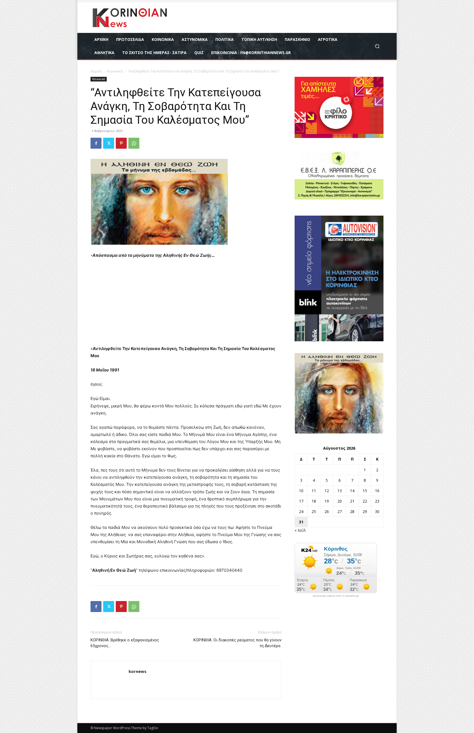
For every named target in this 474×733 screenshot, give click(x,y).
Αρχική (96, 71)
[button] (377, 46)
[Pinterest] (121, 143)
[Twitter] (108, 143)
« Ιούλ (300, 530)
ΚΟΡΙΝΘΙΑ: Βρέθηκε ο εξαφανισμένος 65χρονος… (125, 643)
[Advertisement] (186, 304)
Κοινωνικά (115, 71)
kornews (137, 671)
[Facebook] (96, 143)
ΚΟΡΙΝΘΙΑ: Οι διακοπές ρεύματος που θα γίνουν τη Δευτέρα (237, 643)
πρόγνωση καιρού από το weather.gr (336, 595)
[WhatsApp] (133, 143)
